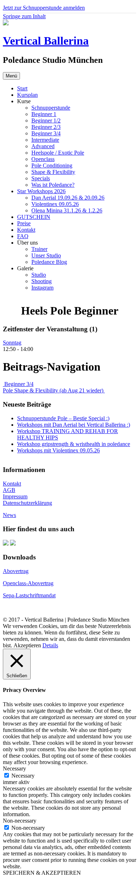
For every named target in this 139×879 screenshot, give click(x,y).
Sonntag (12, 343)
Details (50, 645)
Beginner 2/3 (46, 127)
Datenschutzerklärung (27, 503)
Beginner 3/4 (46, 133)
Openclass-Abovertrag (28, 583)
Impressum (15, 496)
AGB (9, 490)
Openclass (43, 159)
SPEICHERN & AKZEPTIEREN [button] (42, 873)
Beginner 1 (43, 114)
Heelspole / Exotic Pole (57, 153)
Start (22, 88)
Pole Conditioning (51, 165)
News (9, 515)
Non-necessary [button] (19, 821)
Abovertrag (16, 571)
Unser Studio (46, 255)
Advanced (43, 146)
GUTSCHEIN (33, 217)
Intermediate (45, 140)
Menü (11, 76)
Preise (24, 223)
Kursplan (27, 95)
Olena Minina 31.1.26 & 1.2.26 (66, 210)
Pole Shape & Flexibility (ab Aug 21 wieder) (54, 390)
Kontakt (26, 230)
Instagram (42, 288)
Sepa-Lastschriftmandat (29, 595)
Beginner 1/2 (46, 120)
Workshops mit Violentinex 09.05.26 (58, 450)
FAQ (23, 236)
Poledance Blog (49, 262)
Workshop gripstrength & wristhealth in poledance (73, 444)
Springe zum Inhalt (24, 16)
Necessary (23, 776)
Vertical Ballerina (46, 40)
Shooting (41, 281)
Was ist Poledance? (52, 185)
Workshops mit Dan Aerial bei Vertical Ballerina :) (73, 425)
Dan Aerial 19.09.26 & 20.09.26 (67, 198)
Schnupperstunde (50, 108)
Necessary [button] (14, 768)
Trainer (39, 249)
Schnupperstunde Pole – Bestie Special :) (63, 418)
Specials (40, 178)
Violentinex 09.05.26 (55, 204)
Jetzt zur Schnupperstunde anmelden (44, 8)
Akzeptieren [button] (27, 645)
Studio (38, 275)
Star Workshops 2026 (41, 191)
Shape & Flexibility (53, 172)
